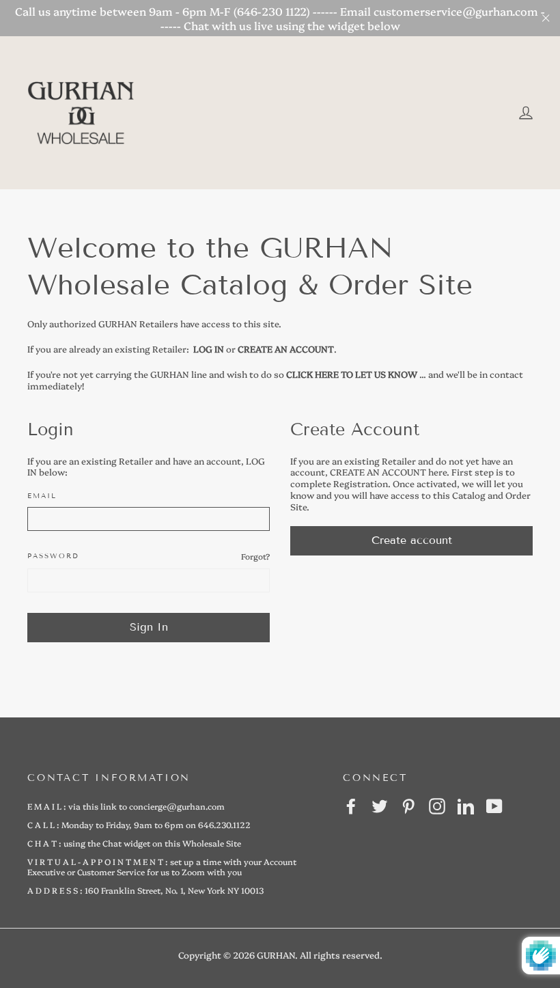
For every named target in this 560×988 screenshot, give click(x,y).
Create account (412, 540)
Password (53, 555)
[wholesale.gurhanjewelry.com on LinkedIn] (466, 806)
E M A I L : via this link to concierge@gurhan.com (126, 806)
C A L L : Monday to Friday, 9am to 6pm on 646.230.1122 (139, 824)
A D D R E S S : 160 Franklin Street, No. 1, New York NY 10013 (145, 890)
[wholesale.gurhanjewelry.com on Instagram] (437, 806)
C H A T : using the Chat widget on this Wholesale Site (134, 843)
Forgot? (255, 556)
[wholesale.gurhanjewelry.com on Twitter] (380, 806)
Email (42, 495)
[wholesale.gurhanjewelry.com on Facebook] (351, 806)
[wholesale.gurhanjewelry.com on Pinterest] (408, 806)
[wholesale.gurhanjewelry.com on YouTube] (494, 806)
